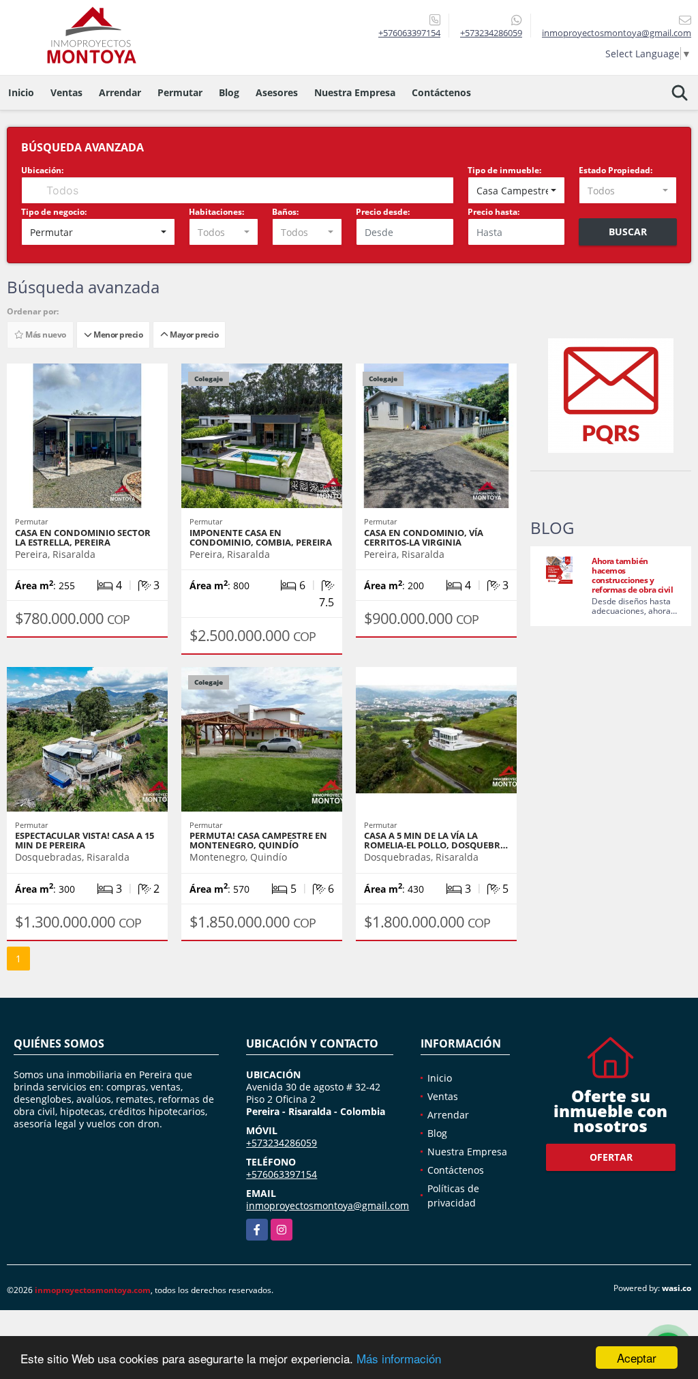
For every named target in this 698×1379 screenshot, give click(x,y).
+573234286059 (491, 33)
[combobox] (517, 190)
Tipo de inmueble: (504, 170)
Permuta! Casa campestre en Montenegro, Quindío (258, 840)
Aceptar (636, 1357)
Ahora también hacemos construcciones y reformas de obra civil (632, 575)
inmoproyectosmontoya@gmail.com (327, 1205)
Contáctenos (441, 92)
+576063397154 (409, 33)
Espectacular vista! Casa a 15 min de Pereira (84, 840)
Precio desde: (383, 212)
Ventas (66, 92)
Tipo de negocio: (54, 212)
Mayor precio (193, 334)
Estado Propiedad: (615, 170)
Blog (229, 92)
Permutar (179, 92)
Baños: (285, 212)
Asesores (277, 92)
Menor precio (116, 334)
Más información (398, 1358)
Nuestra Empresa (354, 92)
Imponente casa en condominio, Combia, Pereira (260, 537)
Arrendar (120, 92)
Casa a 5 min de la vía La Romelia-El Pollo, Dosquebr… (436, 840)
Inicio (21, 92)
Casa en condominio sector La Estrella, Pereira (83, 537)
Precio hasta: (493, 212)
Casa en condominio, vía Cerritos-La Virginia (423, 537)
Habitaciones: (216, 212)
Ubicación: (42, 170)
